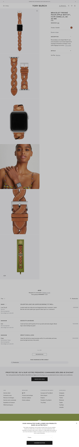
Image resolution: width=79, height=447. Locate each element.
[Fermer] (76, 423)
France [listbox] (29, 437)
